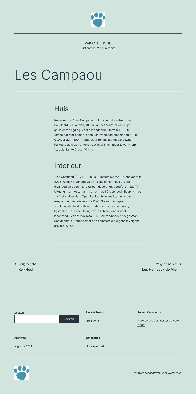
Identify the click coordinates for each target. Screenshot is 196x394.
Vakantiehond (98, 43)
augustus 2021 (23, 346)
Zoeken (19, 312)
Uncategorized (95, 346)
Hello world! (93, 320)
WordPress (174, 372)
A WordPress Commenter (152, 320)
